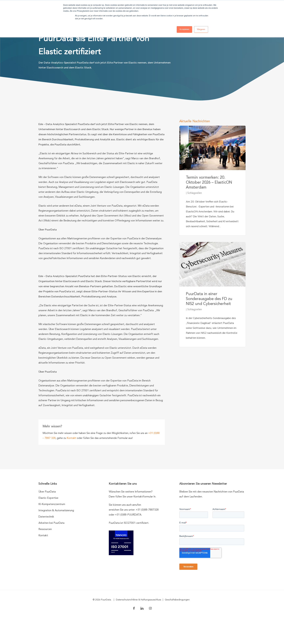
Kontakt (71, 438)
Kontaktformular (143, 496)
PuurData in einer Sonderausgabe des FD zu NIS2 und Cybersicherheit (209, 299)
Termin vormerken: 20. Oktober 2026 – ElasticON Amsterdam (209, 182)
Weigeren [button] (201, 29)
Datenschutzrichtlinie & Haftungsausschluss (138, 600)
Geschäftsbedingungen (177, 600)
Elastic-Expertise (48, 498)
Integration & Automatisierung (56, 510)
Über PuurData (47, 492)
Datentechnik (46, 517)
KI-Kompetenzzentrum (51, 504)
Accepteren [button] (184, 29)
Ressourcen (45, 529)
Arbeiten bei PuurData (51, 523)
